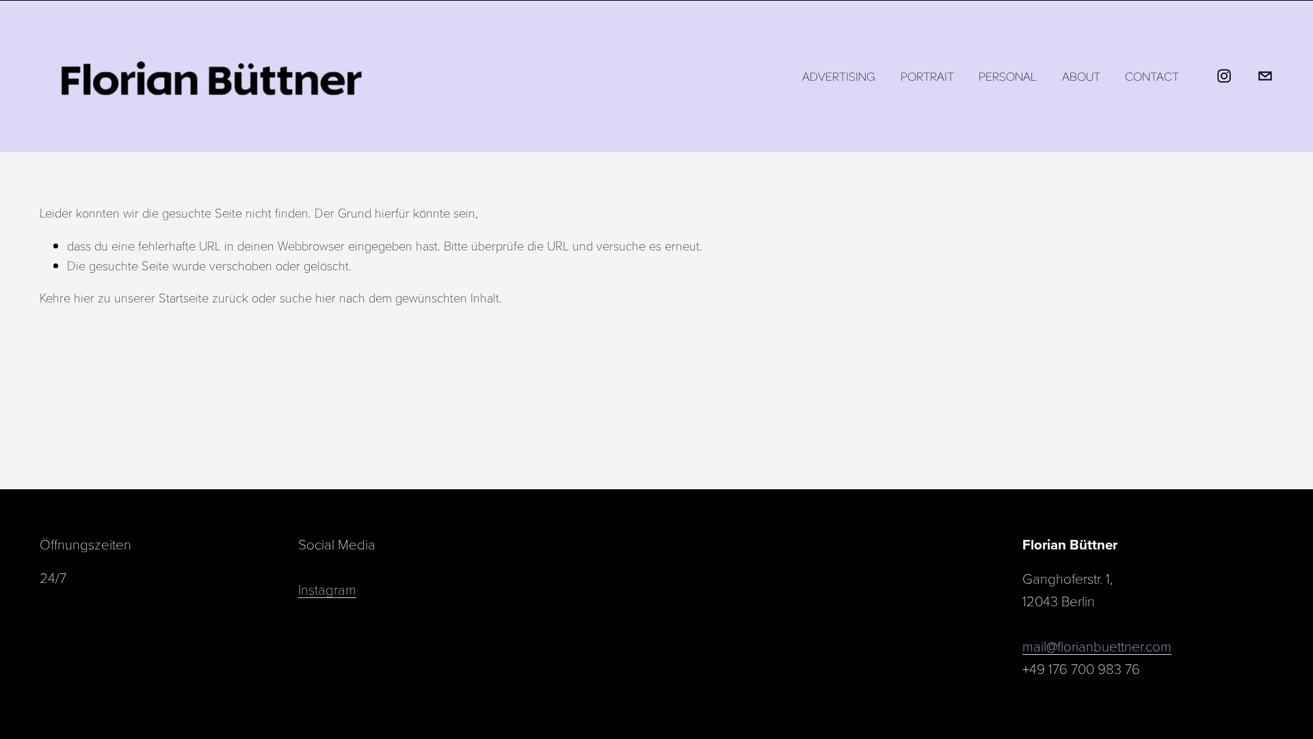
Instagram (327, 589)
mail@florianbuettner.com (1096, 646)
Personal (1008, 75)
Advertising (838, 75)
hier (84, 297)
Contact (1152, 75)
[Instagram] (1224, 76)
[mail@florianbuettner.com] (1265, 76)
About (1081, 75)
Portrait (927, 75)
